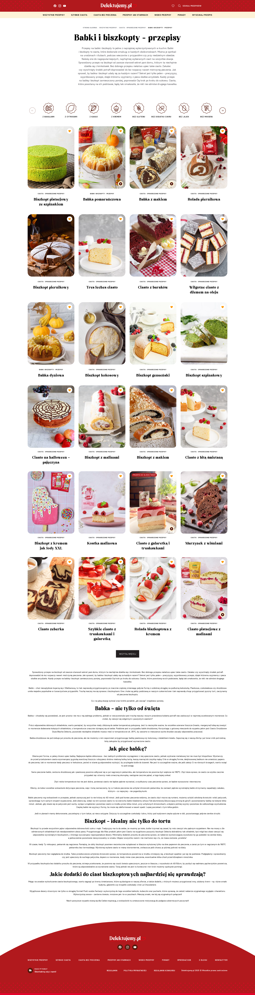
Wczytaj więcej (127, 654)
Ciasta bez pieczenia (105, 15)
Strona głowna (90, 28)
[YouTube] (64, 6)
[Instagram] (59, 6)
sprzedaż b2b (184, 960)
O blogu (203, 960)
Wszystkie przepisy (54, 15)
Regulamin (112, 970)
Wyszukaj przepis (202, 15)
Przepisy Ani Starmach (135, 15)
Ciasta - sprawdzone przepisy (132, 28)
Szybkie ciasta (79, 15)
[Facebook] (55, 6)
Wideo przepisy (162, 15)
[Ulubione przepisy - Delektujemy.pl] (173, 5)
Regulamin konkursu (164, 970)
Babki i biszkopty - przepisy (160, 28)
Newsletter (221, 960)
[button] (222, 110)
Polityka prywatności (135, 970)
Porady (182, 15)
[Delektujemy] (127, 938)
